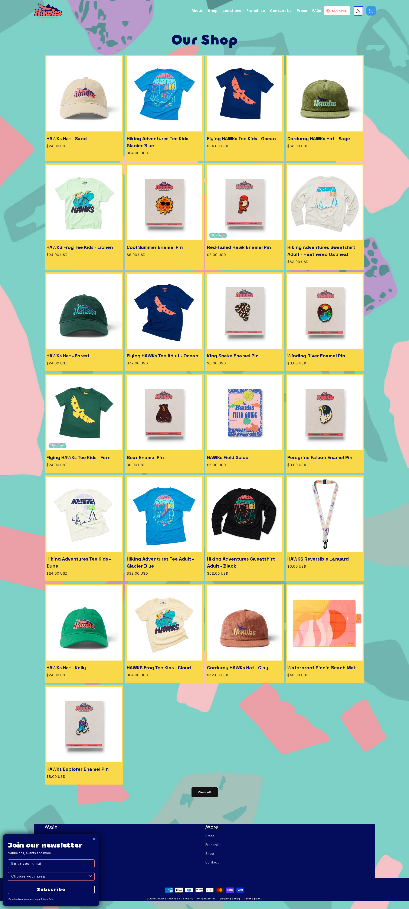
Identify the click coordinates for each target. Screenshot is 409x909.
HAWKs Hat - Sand (66, 138)
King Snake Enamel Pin (233, 356)
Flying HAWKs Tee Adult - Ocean (162, 356)
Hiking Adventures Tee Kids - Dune (78, 562)
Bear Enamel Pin (145, 457)
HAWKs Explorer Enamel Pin (77, 769)
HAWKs (161, 898)
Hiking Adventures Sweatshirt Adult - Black (241, 562)
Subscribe (51, 889)
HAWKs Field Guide (227, 457)
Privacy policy (206, 898)
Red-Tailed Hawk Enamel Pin (239, 247)
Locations (53, 853)
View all (204, 792)
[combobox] (49, 876)
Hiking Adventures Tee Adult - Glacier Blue (160, 562)
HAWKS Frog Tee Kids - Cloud (159, 668)
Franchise (213, 844)
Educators (53, 844)
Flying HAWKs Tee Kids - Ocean (241, 138)
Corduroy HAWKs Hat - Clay (237, 668)
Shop (209, 853)
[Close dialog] (94, 839)
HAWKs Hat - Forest (67, 356)
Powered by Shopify (180, 898)
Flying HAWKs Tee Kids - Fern (78, 457)
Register (339, 11)
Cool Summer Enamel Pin (155, 247)
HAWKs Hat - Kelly (66, 668)
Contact (212, 862)
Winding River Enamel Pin (316, 356)
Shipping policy (230, 898)
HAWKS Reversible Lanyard (318, 559)
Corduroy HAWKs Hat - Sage (318, 138)
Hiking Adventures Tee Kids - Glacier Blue (159, 142)
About (50, 836)
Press (209, 836)
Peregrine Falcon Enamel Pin (319, 457)
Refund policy (253, 898)
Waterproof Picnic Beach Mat (321, 668)
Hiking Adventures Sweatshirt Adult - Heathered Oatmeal (321, 250)
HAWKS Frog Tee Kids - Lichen (79, 247)
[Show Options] (90, 876)
